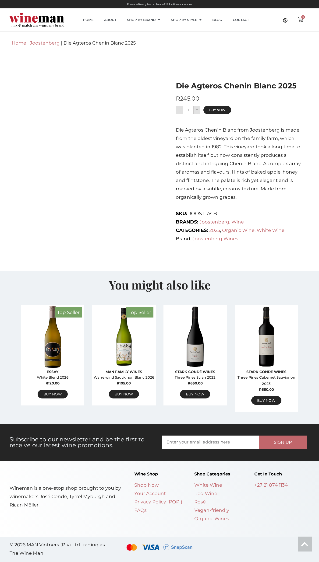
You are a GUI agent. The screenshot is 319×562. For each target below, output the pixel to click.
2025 (214, 230)
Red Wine (205, 493)
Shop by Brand (141, 20)
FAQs (140, 510)
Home (88, 20)
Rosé (200, 502)
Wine (237, 222)
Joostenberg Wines (215, 238)
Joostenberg (45, 43)
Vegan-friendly (211, 510)
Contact (241, 20)
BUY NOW (217, 110)
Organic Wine (238, 230)
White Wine (270, 230)
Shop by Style (184, 20)
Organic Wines (211, 518)
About (110, 20)
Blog (217, 20)
